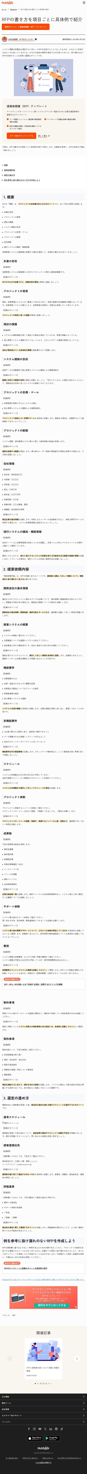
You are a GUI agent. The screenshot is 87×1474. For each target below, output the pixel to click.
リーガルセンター (12, 1458)
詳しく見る (42, 135)
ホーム (4, 9)
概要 (6, 165)
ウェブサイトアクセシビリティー (69, 1458)
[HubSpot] (43, 1448)
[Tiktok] (61, 1429)
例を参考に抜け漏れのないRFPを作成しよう (22, 180)
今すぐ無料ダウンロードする (21, 135)
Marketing (13, 9)
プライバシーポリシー (30, 1458)
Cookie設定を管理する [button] (44, 1462)
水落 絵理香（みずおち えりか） (21, 39)
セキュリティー (47, 1458)
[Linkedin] (50, 1429)
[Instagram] (34, 1429)
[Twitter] (45, 1429)
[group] (43, 1358)
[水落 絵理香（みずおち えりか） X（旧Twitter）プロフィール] (36, 39)
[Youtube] (39, 1429)
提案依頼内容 (9, 170)
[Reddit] (56, 1429)
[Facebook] (29, 1429)
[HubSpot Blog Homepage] (7, 3)
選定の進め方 (9, 175)
